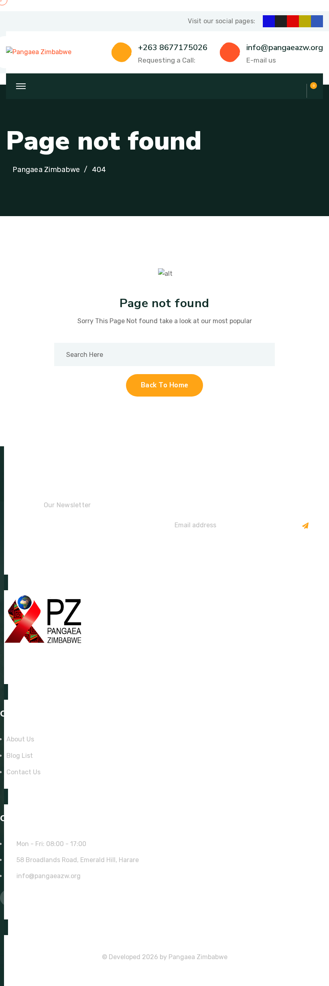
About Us (20, 739)
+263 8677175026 (172, 47)
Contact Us (23, 772)
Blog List (19, 755)
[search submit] (260, 354)
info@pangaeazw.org (284, 47)
